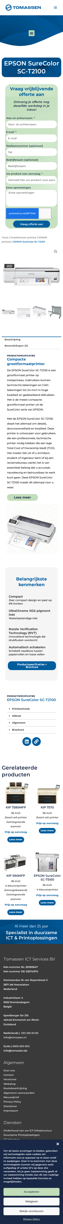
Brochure (18, 729)
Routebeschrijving (15, 1088)
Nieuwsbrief (11, 1097)
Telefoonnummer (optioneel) (24, 146)
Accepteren (31, 1191)
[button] (57, 1144)
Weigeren (31, 1201)
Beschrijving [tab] (12, 339)
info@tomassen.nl (15, 1037)
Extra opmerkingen (18, 187)
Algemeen (19, 722)
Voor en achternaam (19, 118)
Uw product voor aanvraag (23, 173)
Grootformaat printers (23, 237)
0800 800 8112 (21, 1046)
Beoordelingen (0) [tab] (16, 345)
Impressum (11, 1110)
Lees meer (15, 839)
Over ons (9, 1070)
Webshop (10, 1083)
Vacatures (10, 1079)
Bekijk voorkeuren (32, 1211)
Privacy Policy (31, 1219)
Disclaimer (10, 1106)
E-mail (10, 132)
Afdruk (16, 715)
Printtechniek (21, 708)
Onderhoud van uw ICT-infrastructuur (28, 1130)
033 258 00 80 (29, 1033)
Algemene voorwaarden (19, 1092)
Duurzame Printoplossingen (22, 1135)
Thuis (5, 237)
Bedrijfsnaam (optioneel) (22, 159)
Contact (9, 1075)
